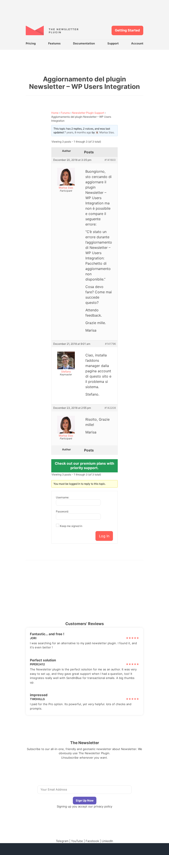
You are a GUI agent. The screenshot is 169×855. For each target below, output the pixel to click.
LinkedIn (107, 841)
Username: (62, 497)
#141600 (110, 159)
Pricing (31, 43)
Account (137, 43)
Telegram (62, 841)
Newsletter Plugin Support (88, 112)
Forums (65, 112)
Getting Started (127, 30)
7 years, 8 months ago (77, 132)
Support (113, 43)
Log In (104, 536)
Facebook (92, 841)
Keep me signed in (71, 526)
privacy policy (103, 806)
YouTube (77, 841)
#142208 (110, 407)
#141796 (110, 343)
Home (55, 112)
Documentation (84, 43)
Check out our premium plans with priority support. (84, 465)
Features (54, 43)
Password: (62, 511)
